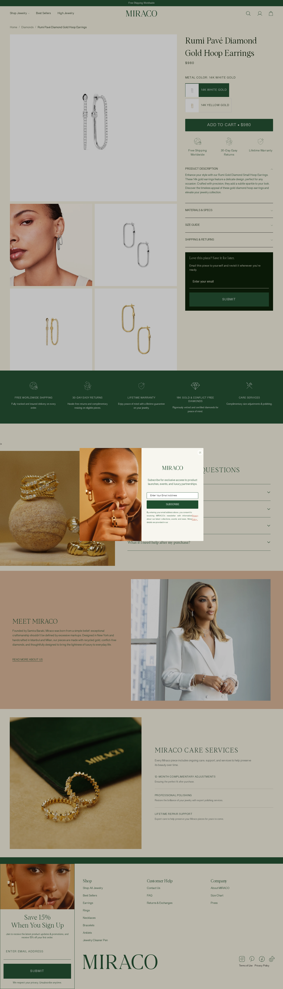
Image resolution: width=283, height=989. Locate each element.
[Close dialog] (200, 452)
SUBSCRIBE (172, 505)
